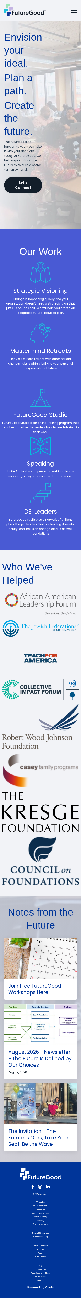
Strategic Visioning (40, 1224)
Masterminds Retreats (40, 1213)
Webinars (40, 1280)
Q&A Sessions (40, 1277)
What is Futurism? (41, 1246)
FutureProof (40, 1209)
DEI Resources (40, 1269)
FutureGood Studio (40, 1206)
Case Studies (40, 1257)
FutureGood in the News (40, 1273)
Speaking (40, 1221)
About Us (40, 1249)
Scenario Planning (40, 1217)
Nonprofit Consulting (40, 1233)
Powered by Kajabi (40, 1287)
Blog (40, 1266)
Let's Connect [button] (23, 185)
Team (40, 1253)
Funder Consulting (40, 1237)
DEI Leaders (40, 1202)
